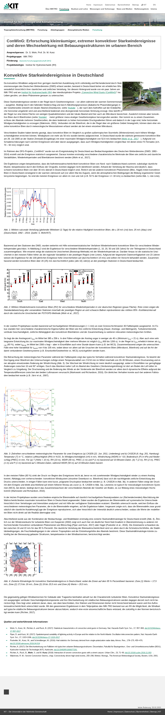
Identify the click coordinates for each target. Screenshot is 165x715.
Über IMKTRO (51, 9)
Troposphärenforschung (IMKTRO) (19, 30)
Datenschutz (110, 5)
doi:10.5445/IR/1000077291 (65, 650)
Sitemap (135, 5)
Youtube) (42, 117)
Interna (154, 9)
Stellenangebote (141, 9)
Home (88, 5)
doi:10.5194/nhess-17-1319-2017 (46, 637)
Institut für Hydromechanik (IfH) (36, 92)
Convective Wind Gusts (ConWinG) (99, 92)
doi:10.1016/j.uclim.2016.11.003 (138, 652)
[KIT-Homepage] (11, 6)
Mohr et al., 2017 (130, 139)
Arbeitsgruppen (57, 30)
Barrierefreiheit (124, 5)
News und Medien (124, 9)
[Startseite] (160, 9)
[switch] (160, 5)
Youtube (71, 108)
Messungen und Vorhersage (102, 9)
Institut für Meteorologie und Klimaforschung (33, 21)
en (154, 5)
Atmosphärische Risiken (78, 30)
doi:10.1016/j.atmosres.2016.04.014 (25, 643)
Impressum (98, 5)
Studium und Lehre (79, 9)
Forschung (64, 9)
